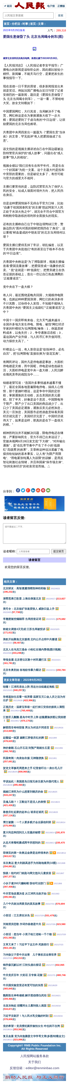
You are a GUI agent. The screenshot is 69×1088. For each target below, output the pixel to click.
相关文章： (11, 581)
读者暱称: (9, 551)
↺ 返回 (8, 6)
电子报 (51, 6)
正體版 (61, 6)
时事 (25, 23)
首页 (7, 23)
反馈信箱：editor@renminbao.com (34, 1068)
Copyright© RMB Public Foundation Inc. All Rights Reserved (34, 1047)
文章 (41, 23)
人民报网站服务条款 (34, 1056)
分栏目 (16, 23)
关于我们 (34, 1062)
